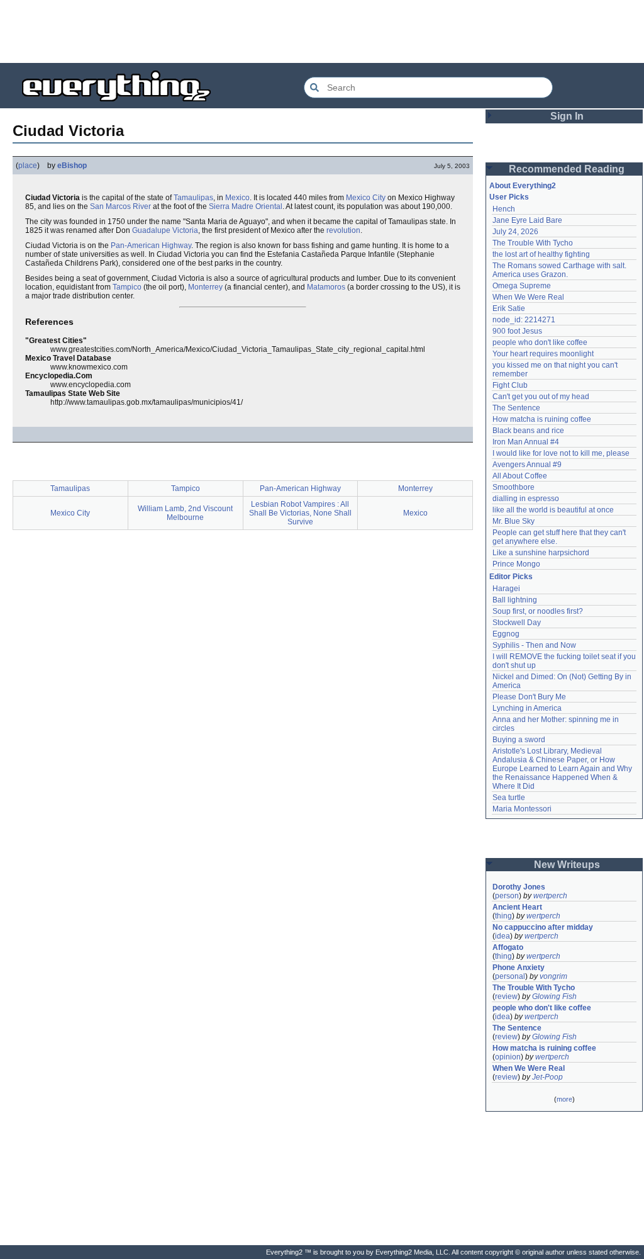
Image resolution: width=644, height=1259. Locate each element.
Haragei (506, 588)
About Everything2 (522, 185)
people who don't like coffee (539, 342)
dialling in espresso (525, 498)
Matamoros (326, 287)
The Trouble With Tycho (532, 243)
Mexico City (366, 197)
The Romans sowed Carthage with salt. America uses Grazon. (560, 270)
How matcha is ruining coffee (541, 419)
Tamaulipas (193, 197)
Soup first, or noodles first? (537, 611)
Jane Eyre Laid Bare (527, 220)
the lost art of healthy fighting (541, 254)
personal (510, 976)
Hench (503, 209)
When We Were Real (528, 297)
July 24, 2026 (515, 231)
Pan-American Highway (151, 245)
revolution (343, 230)
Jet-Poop (547, 1077)
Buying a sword (518, 739)
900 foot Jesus (517, 331)
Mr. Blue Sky (513, 521)
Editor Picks (511, 576)
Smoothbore (513, 487)
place (27, 165)
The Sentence (516, 408)
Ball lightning (514, 600)
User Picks (509, 197)
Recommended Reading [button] (567, 169)
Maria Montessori (522, 809)
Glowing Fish (554, 996)
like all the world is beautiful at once (553, 509)
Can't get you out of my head (540, 396)
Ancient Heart (517, 907)
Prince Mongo (516, 564)
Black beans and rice (528, 430)
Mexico (237, 197)
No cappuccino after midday (542, 927)
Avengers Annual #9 (527, 464)
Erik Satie (508, 308)
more (564, 1099)
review (506, 996)
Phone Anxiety (518, 967)
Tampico (127, 287)
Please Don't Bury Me (529, 696)
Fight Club (510, 385)
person (507, 895)
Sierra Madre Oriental (245, 206)
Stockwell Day (516, 622)
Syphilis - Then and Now (534, 645)
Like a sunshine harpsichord (540, 552)
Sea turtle (508, 797)
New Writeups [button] (567, 864)
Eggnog (505, 634)
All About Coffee (519, 475)
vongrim (553, 976)
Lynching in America (527, 708)
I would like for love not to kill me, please (561, 453)
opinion (508, 1057)
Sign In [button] (567, 116)
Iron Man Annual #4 (525, 442)
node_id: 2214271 (523, 319)
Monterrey (205, 287)
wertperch (550, 895)
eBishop (72, 165)
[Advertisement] (322, 31)
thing (503, 916)
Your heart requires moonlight (543, 353)
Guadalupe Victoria (165, 230)
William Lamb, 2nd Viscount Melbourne (185, 513)
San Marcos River (120, 206)
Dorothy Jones (518, 887)
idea (502, 936)
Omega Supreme (521, 285)
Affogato (507, 947)
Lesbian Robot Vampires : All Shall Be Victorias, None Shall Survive (300, 513)
